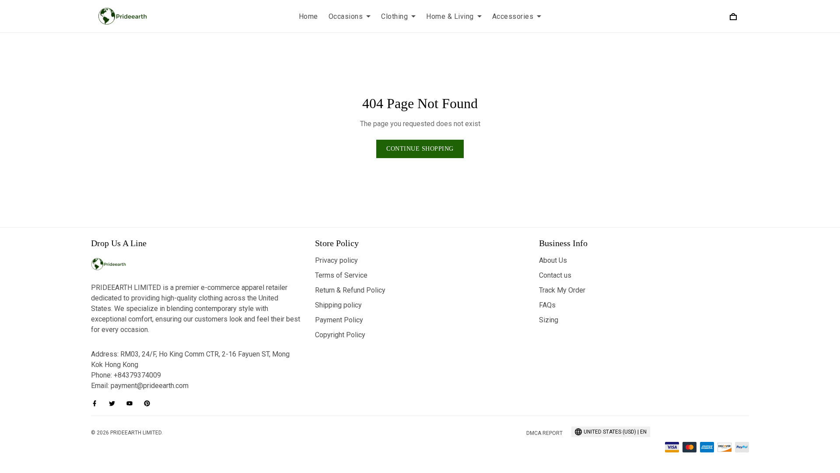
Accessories (513, 16)
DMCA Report (544, 433)
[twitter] (114, 403)
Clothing (394, 16)
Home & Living (450, 16)
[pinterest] (150, 403)
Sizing (548, 320)
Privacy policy (336, 260)
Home (308, 16)
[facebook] (97, 403)
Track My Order (562, 290)
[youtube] (132, 403)
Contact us (555, 275)
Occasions (346, 16)
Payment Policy (339, 320)
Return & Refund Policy (350, 290)
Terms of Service (341, 275)
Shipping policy (338, 305)
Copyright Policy (340, 335)
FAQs (547, 305)
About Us (553, 260)
